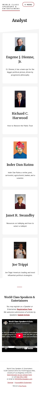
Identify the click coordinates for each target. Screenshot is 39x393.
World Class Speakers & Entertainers (11, 7)
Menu (29, 5)
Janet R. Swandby (20, 215)
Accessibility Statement (23, 382)
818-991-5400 (22, 377)
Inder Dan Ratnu (20, 165)
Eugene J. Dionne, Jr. (20, 59)
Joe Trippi (20, 264)
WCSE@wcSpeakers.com (23, 379)
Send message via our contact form (19, 375)
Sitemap (10, 382)
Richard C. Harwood (20, 115)
